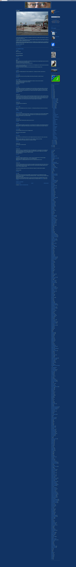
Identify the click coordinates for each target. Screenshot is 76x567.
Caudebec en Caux (53, 219)
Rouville (52, 455)
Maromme (52, 384)
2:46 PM (17, 133)
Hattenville (52, 313)
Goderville (52, 301)
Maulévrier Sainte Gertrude (54, 386)
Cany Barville (53, 218)
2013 (52, 91)
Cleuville (52, 229)
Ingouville (52, 335)
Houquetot (52, 328)
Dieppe (52, 247)
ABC (51, 151)
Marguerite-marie (18, 112)
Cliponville (52, 231)
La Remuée (52, 349)
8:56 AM (17, 92)
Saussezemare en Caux (54, 463)
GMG (16, 173)
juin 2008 (54, 106)
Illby (51, 330)
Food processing (55, 137)
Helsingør (52, 317)
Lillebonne (52, 371)
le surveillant (52, 361)
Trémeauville (53, 529)
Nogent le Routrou (53, 403)
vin (51, 550)
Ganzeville (52, 295)
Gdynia (52, 298)
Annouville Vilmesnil (53, 167)
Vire (51, 551)
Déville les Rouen (53, 246)
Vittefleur (52, 552)
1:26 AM (17, 179)
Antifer (52, 168)
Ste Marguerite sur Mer (54, 501)
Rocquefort (52, 448)
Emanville (52, 261)
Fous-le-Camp (53, 286)
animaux (52, 165)
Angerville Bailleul (53, 162)
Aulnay (52, 178)
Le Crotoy (52, 353)
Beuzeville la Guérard (54, 197)
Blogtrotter (42, 178)
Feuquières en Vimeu (54, 277)
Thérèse (17, 135)
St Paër (52, 486)
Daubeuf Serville (53, 243)
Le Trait (52, 363)
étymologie (52, 269)
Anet (51, 161)
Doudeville (52, 248)
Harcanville (52, 311)
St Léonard (52, 480)
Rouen (52, 451)
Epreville (52, 264)
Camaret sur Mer (53, 216)
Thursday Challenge (53, 515)
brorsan (52, 211)
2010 (52, 95)
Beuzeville (52, 196)
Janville (52, 336)
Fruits (52, 293)
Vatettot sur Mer (53, 538)
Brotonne (52, 212)
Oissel (52, 413)
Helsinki (52, 318)
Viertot (52, 548)
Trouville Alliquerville (53, 530)
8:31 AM (17, 72)
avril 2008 (54, 140)
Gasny (52, 296)
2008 (52, 97)
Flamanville (52, 278)
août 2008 (54, 103)
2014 (52, 90)
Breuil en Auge (53, 210)
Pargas (52, 421)
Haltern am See (53, 310)
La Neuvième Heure (55, 114)
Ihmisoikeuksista (55, 124)
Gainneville (52, 294)
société (52, 467)
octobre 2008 (54, 101)
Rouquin (52, 452)
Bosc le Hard (53, 201)
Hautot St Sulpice (53, 315)
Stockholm (52, 503)
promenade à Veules (54, 438)
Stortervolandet (53, 505)
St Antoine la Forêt (53, 472)
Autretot (52, 179)
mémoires (52, 387)
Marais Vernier (53, 383)
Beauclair (52, 184)
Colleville (52, 232)
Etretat (56, 32)
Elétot (52, 260)
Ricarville (52, 447)
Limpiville (52, 372)
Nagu (52, 398)
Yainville (52, 555)
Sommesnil (52, 468)
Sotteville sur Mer (53, 470)
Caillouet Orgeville (53, 215)
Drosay (52, 249)
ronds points (52, 450)
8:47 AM (17, 77)
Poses (52, 436)
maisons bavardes (53, 380)
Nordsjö (52, 405)
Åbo (51, 152)
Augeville (52, 177)
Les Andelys (52, 364)
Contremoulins (53, 233)
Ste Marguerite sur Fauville (54, 500)
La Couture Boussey (54, 346)
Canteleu (52, 217)
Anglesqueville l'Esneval (54, 163)
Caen (52, 214)
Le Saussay (52, 360)
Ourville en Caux (53, 417)
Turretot (52, 531)
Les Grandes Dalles (53, 369)
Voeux (52, 553)
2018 (52, 85)
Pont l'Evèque (53, 434)
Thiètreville (52, 514)
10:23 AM (17, 110)
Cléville (52, 230)
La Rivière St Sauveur (54, 350)
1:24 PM (17, 121)
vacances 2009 (53, 532)
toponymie (52, 517)
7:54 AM (17, 56)
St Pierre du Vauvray (54, 488)
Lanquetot (52, 352)
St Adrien (52, 471)
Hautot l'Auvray (53, 314)
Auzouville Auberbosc (54, 180)
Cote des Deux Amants (54, 235)
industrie (52, 334)
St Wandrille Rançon (53, 497)
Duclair (52, 250)
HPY (38, 4)
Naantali (52, 396)
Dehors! (54, 135)
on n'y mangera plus (53, 414)
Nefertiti (52, 402)
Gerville (52, 299)
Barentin (52, 183)
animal (52, 164)
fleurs (52, 279)
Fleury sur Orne (53, 280)
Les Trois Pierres (53, 370)
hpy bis (53, 31)
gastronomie (52, 297)
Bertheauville (53, 194)
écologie (52, 253)
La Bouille (52, 344)
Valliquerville (52, 534)
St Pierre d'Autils (53, 487)
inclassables (52, 333)
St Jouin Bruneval (53, 479)
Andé (52, 160)
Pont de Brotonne (53, 431)
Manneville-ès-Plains (54, 381)
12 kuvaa (52, 150)
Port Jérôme (52, 435)
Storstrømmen (53, 504)
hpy (16, 50)
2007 (52, 145)
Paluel (52, 420)
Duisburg (52, 251)
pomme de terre (53, 429)
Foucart (52, 283)
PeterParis (17, 106)
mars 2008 (54, 141)
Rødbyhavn (52, 449)
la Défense (52, 347)
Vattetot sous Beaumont (54, 539)
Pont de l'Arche (53, 432)
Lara (16, 70)
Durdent (52, 252)
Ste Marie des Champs (54, 502)
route (52, 453)
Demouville (52, 245)
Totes (52, 519)
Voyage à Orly (54, 108)
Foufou (52, 284)
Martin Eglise (53, 385)
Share (52, 48)
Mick (16, 123)
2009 (52, 96)
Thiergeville (52, 513)
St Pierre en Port (53, 489)
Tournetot (52, 521)
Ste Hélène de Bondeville (54, 499)
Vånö (52, 537)
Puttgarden (52, 439)
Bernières (52, 193)
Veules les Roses (53, 546)
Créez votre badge (55, 42)
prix (51, 437)
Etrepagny (52, 267)
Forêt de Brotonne (53, 282)
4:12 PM (17, 146)
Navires (52, 401)
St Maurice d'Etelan (53, 485)
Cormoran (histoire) (53, 234)
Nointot (52, 404)
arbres (52, 169)
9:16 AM (17, 104)
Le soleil (17, 10)
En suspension (55, 115)
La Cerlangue (53, 345)
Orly (51, 416)
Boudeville (52, 203)
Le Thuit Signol (53, 362)
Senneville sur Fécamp (54, 466)
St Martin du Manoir (53, 483)
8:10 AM (17, 68)
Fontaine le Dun (53, 281)
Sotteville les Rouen (53, 469)
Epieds (52, 263)
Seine (52, 464)
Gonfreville (52, 302)
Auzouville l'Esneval (53, 181)
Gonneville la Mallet (53, 303)
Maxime (17, 156)
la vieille (52, 351)
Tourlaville (52, 520)
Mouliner (54, 118)
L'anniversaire (54, 136)
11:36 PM (17, 171)
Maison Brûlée (53, 379)
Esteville (52, 265)
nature (52, 400)
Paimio (52, 419)
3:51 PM (17, 141)
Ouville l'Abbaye (53, 418)
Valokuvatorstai (53, 536)
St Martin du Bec (53, 482)
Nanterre (52, 399)
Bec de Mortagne (53, 185)
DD (51, 244)
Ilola (51, 331)
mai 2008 (54, 107)
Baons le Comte (53, 182)
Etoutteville (52, 266)
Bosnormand (53, 202)
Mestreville (52, 388)
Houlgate (52, 327)
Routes (52, 454)
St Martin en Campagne (54, 484)
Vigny (52, 549)
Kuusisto (52, 343)
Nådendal (52, 397)
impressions (52, 332)
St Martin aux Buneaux (54, 481)
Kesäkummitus (57, 36)
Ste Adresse (52, 498)
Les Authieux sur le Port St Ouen (55, 365)
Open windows (55, 130)
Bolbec (52, 199)
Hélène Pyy (52, 42)
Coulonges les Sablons (54, 236)
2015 (52, 89)
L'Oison (54, 125)
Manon (52, 382)
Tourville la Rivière (53, 522)
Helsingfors (52, 316)
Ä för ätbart (54, 132)
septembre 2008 (55, 102)
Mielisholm (52, 389)
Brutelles (52, 213)
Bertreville (52, 195)
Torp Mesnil (52, 518)
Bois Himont (52, 198)
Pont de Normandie (53, 433)
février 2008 (54, 142)
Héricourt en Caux (53, 319)
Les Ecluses (52, 368)
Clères (52, 228)
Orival (52, 415)
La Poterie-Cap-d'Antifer (54, 348)
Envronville (52, 262)
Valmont (52, 535)
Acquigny (52, 153)
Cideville (52, 227)
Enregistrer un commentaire (19, 181)
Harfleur (52, 312)
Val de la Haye (53, 533)
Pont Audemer (53, 430)
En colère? (54, 113)
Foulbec (52, 285)
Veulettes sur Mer (53, 547)
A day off (54, 131)
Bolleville (52, 200)
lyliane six (17, 79)
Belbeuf (52, 186)
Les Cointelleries (53, 367)
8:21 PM (17, 154)
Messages (54, 120)
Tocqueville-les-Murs (54, 516)
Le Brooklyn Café (55, 119)
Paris (52, 422)
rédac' (52, 446)
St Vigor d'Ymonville (53, 496)
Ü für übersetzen (55, 126)
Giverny (52, 300)
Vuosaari (52, 554)
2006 (52, 146)
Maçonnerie (54, 121)
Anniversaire (53, 166)
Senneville (52, 465)
